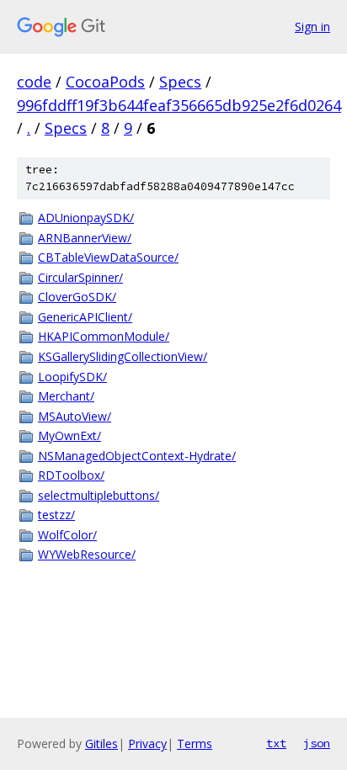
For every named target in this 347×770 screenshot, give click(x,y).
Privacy (147, 743)
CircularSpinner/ (80, 277)
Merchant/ (66, 396)
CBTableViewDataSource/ (108, 257)
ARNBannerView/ (84, 238)
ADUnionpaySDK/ (86, 218)
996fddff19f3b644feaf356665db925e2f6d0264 (179, 105)
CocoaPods (105, 82)
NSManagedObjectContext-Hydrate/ (137, 456)
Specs (180, 82)
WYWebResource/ (87, 554)
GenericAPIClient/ (85, 317)
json (316, 743)
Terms (194, 743)
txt (276, 743)
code (34, 82)
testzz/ (56, 515)
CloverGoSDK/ (77, 297)
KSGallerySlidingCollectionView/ (122, 356)
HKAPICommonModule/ (103, 336)
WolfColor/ (67, 535)
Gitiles (101, 743)
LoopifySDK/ (72, 377)
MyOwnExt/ (69, 435)
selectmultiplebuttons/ (98, 495)
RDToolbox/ (71, 475)
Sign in (312, 27)
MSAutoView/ (74, 416)
